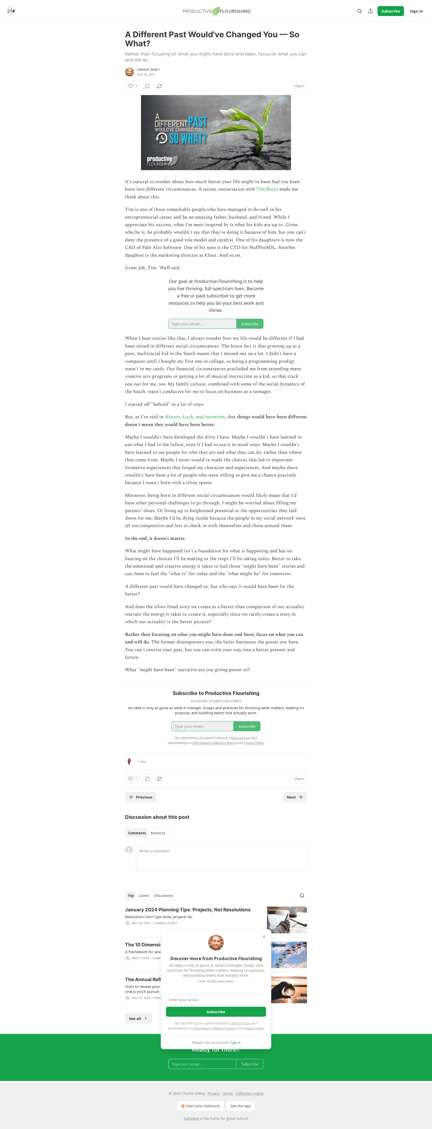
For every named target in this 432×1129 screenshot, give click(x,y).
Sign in (416, 11)
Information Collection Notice (214, 1028)
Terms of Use (240, 1023)
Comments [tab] (137, 833)
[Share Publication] (371, 11)
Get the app (240, 1105)
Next (291, 797)
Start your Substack (203, 1105)
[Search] (359, 11)
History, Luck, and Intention (195, 417)
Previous (144, 797)
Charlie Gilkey (148, 69)
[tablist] (146, 833)
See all (135, 1018)
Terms (227, 1093)
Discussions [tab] (163, 895)
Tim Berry (267, 189)
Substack (191, 1118)
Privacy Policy (254, 1028)
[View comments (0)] (147, 86)
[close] (264, 937)
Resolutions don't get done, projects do (158, 916)
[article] (216, 920)
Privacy (214, 1093)
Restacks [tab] (158, 833)
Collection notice (250, 1093)
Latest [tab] (144, 895)
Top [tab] (131, 895)
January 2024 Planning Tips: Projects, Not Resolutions (188, 910)
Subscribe (391, 11)
